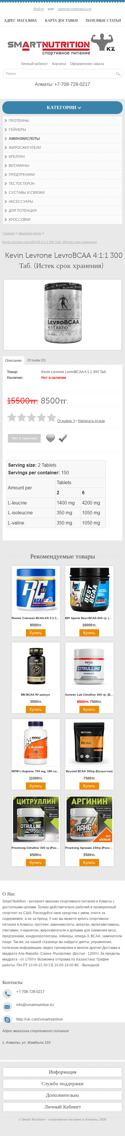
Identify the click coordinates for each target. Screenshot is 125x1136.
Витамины (19, 166)
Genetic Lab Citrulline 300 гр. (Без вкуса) (89, 694)
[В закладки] (50, 438)
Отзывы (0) (36, 360)
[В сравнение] (62, 438)
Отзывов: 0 (66, 421)
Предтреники (22, 175)
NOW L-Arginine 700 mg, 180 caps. (36, 771)
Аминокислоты (24, 139)
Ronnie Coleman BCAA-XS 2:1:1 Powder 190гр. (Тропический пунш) (36, 618)
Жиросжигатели (25, 148)
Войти (39, 9)
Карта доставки (61, 21)
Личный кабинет (34, 64)
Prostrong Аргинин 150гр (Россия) (89, 847)
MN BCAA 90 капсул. (36, 694)
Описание (13, 361)
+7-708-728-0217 (72, 84)
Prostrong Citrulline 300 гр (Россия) (36, 847)
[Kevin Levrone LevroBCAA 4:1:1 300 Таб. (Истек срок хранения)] (62, 345)
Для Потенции (23, 211)
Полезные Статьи (103, 21)
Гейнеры (17, 130)
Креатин (17, 157)
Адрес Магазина (20, 21)
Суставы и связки (27, 193)
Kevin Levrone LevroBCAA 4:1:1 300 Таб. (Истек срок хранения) (49, 242)
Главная (8, 233)
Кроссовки (20, 220)
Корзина (59, 64)
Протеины (19, 121)
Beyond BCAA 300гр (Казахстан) (89, 771)
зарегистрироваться (74, 9)
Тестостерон (22, 184)
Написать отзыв (91, 421)
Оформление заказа (87, 64)
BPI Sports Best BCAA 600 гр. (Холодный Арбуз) (89, 618)
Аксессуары (21, 202)
